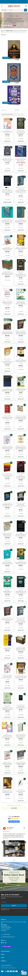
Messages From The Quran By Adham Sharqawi (7, 303)
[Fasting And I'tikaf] (7, 640)
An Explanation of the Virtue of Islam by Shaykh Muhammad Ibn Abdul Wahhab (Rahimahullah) (7, 363)
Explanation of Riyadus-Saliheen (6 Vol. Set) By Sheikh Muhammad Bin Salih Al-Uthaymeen (20, 650)
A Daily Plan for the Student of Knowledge (20, 390)
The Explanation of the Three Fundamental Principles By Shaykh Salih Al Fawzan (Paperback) (7, 710)
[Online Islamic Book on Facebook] (1, 943)
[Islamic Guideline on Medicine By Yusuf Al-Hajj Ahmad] (20, 294)
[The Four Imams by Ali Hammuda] (20, 782)
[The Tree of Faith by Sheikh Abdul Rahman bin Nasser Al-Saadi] (20, 180)
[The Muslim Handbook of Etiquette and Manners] (20, 727)
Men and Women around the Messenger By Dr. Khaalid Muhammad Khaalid (20, 564)
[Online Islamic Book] (14, 6)
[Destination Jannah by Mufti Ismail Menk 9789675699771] (7, 324)
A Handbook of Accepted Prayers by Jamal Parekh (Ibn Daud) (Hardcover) (7, 391)
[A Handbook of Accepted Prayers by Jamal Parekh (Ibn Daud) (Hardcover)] (7, 381)
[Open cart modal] (26, 6)
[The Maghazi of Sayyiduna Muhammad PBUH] (20, 755)
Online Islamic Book (12, 967)
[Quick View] (11, 119)
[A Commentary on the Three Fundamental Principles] (7, 408)
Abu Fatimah (9, 827)
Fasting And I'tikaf (7, 648)
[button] (14, 821)
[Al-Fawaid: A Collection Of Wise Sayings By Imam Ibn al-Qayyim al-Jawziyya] (20, 351)
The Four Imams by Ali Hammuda (20, 792)
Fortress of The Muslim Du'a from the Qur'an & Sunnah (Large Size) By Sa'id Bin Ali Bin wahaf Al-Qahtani (7, 193)
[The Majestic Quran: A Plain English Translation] (20, 151)
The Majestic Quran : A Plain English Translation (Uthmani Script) (7, 222)
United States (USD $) (7, 965)
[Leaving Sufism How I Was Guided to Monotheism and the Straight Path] (20, 581)
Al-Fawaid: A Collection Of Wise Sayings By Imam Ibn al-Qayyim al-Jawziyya (21, 362)
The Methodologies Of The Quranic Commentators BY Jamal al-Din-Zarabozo (21, 449)
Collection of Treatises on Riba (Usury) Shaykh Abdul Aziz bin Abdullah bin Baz (21, 334)
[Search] (25, 10)
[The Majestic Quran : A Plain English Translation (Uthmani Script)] (7, 212)
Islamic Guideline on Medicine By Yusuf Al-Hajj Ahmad (21, 304)
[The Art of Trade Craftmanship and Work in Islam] (20, 496)
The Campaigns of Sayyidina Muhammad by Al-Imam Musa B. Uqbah (20, 222)
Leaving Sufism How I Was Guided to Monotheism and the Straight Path (20, 593)
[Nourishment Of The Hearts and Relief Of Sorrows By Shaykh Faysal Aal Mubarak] (20, 264)
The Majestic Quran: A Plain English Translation (20, 160)
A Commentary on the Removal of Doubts (21, 132)
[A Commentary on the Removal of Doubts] (20, 123)
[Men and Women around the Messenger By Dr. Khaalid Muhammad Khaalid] (20, 553)
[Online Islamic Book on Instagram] (4, 943)
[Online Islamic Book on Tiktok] (6, 943)
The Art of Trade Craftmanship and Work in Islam (21, 506)
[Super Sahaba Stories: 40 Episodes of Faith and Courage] (7, 240)
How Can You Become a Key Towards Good (7, 620)
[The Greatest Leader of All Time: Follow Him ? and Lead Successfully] (7, 496)
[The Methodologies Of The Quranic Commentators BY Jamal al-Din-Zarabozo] (20, 438)
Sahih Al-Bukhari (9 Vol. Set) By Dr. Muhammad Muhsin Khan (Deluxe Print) (7, 274)
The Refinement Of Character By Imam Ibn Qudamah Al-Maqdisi (7, 449)
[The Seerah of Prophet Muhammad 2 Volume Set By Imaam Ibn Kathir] (7, 727)
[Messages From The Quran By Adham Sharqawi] (7, 294)
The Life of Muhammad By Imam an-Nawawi (7, 476)
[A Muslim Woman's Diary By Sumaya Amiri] (7, 123)
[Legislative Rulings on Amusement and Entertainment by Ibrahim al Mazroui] (7, 581)
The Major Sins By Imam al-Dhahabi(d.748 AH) (7, 764)
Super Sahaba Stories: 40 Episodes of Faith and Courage (7, 250)
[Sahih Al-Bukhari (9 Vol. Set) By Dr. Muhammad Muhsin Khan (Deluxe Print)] (7, 264)
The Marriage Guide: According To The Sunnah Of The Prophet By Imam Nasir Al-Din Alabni (7, 678)
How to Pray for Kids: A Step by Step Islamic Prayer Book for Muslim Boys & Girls (20, 678)
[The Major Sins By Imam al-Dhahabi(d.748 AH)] (7, 755)
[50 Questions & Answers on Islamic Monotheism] (7, 151)
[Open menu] (1, 6)
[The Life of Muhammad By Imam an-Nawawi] (7, 466)
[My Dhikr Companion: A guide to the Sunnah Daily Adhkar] (7, 553)
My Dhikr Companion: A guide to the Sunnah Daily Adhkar (7, 564)
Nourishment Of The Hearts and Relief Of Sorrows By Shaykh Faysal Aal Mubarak (20, 276)
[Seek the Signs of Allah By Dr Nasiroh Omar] (20, 240)
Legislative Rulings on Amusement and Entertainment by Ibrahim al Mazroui (7, 593)
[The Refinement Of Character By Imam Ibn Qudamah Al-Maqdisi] (7, 438)
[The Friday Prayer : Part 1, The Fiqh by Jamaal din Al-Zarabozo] (7, 782)
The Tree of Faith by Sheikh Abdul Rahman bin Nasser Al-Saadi (20, 192)
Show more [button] (5, 838)
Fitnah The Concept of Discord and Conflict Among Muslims (20, 622)
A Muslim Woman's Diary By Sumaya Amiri (7, 132)
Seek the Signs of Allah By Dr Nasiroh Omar (20, 249)
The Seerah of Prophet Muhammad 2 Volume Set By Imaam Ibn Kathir (7, 737)
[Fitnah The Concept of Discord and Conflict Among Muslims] (20, 610)
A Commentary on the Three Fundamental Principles (7, 418)
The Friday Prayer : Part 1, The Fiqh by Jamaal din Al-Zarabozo (7, 793)
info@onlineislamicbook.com (9, 937)
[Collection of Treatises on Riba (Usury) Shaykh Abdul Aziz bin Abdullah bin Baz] (20, 324)
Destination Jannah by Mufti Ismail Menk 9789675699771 (7, 333)
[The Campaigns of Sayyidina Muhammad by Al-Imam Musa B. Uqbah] (20, 212)
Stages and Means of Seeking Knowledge (7, 535)
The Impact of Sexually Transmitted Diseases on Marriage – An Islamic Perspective (20, 478)
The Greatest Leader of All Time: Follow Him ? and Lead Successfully (7, 506)
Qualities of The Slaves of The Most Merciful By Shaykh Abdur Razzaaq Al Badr (20, 536)
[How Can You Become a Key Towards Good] (7, 610)
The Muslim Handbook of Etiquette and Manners (21, 736)
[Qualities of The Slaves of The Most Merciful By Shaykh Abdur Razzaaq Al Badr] (20, 526)
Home (2, 22)
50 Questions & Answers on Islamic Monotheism (7, 160)
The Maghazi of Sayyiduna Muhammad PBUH (21, 764)
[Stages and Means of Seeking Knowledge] (7, 526)
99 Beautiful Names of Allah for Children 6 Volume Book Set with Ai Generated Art (20, 419)
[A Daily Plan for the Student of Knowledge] (20, 381)
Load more (14, 808)
